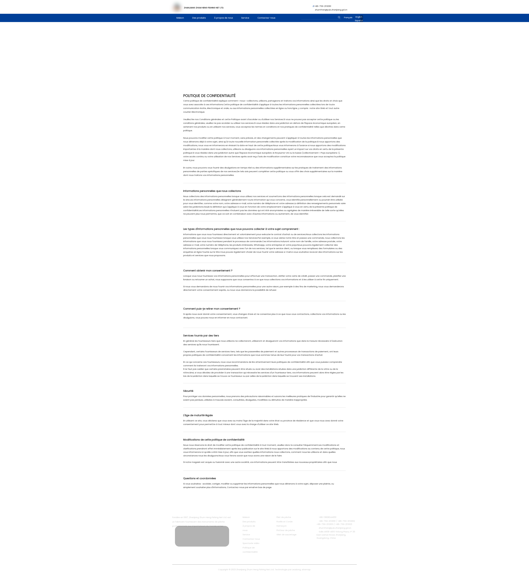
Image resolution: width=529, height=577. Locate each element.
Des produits (249, 521)
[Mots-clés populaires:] (339, 17)
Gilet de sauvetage (286, 534)
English (359, 16)
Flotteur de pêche (285, 530)
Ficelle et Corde (284, 521)
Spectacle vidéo (251, 543)
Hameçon (281, 525)
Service (246, 534)
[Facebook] (173, 534)
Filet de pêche (283, 517)
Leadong (296, 569)
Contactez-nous (251, 538)
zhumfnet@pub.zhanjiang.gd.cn (331, 9)
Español (359, 20)
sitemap (306, 569)
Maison (246, 517)
